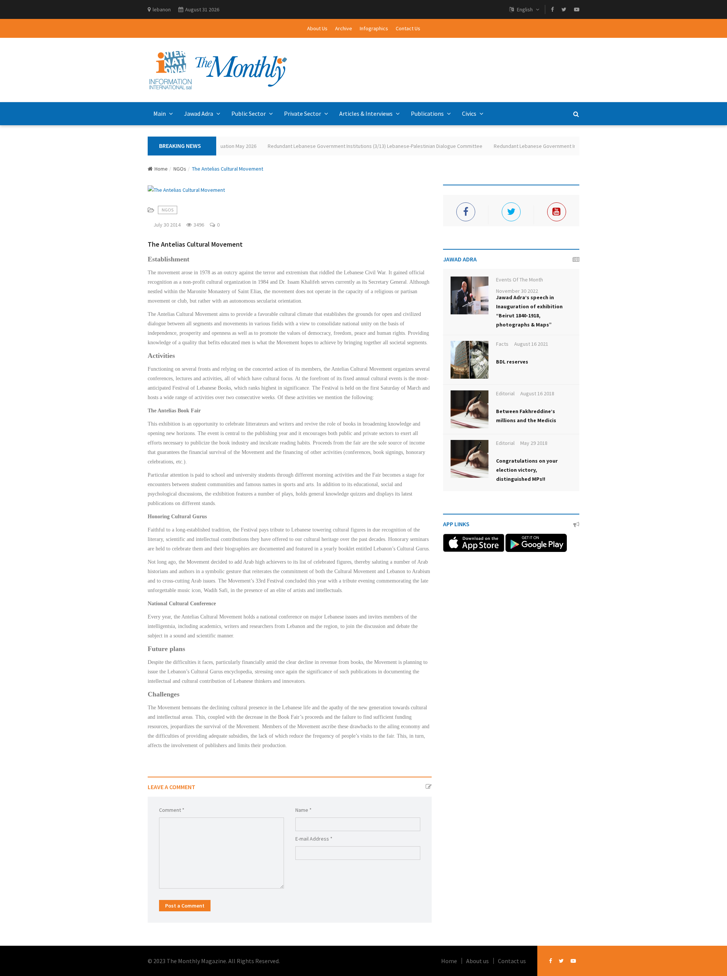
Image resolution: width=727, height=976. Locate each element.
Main (160, 113)
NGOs (179, 168)
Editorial (505, 393)
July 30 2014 (167, 224)
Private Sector (303, 113)
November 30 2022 (517, 291)
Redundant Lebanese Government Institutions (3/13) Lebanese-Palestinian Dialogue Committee (361, 146)
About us (477, 961)
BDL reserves (512, 361)
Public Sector (249, 113)
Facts (502, 343)
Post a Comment (184, 905)
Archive (343, 28)
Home (161, 168)
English (525, 9)
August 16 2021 (531, 343)
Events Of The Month (519, 279)
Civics (469, 113)
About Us (317, 28)
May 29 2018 (534, 443)
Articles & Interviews (366, 113)
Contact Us (408, 28)
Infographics (374, 28)
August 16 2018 (537, 393)
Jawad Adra (199, 113)
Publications (428, 113)
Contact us (512, 961)
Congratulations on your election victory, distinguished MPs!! (527, 469)
